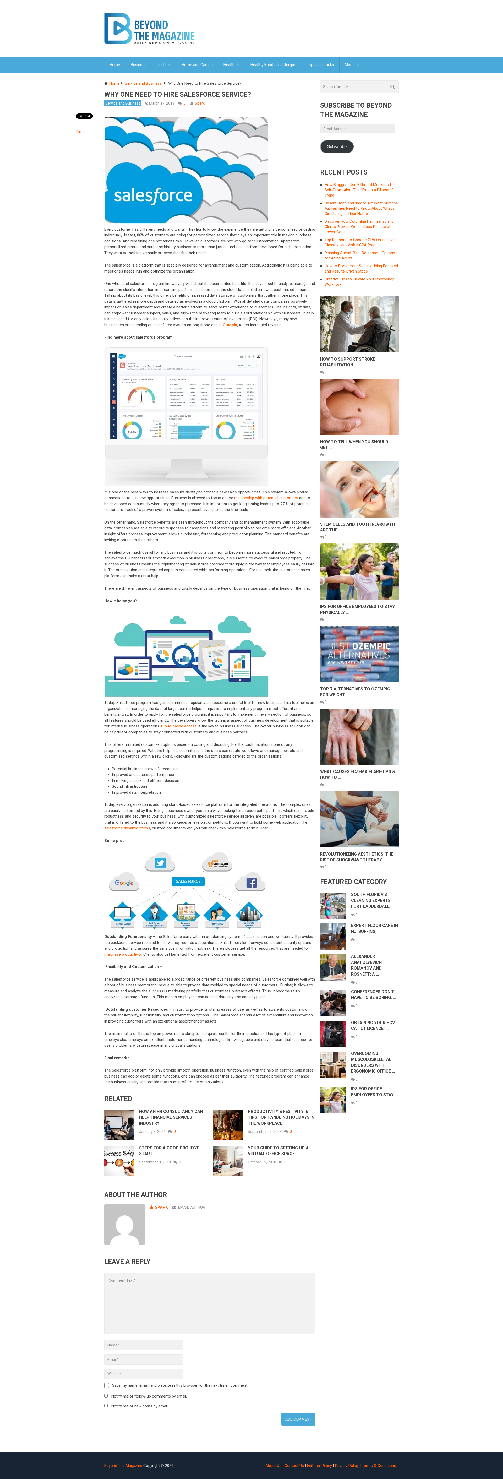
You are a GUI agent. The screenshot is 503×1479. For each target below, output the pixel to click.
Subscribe (337, 146)
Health (228, 64)
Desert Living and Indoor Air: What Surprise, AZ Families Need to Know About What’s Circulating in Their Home (362, 208)
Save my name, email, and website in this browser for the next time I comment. (180, 1385)
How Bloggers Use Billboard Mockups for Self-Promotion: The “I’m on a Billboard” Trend (360, 190)
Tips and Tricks (321, 64)
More (349, 64)
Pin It (80, 131)
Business (138, 64)
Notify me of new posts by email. (139, 1406)
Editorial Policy (319, 1465)
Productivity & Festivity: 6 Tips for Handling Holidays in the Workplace (281, 1117)
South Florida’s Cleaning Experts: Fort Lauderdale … (372, 900)
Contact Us (294, 1465)
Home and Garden (197, 64)
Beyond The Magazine (123, 1465)
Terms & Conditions (379, 1465)
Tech (161, 64)
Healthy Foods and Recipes (273, 64)
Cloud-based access (179, 726)
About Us (273, 1465)
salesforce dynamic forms (127, 828)
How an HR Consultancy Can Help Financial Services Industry (171, 1117)
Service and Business (122, 103)
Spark (200, 103)
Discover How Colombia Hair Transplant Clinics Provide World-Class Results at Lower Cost (359, 226)
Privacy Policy (347, 1465)
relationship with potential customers (266, 498)
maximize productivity (122, 954)
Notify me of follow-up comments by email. (149, 1396)
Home (115, 64)
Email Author (191, 1207)
